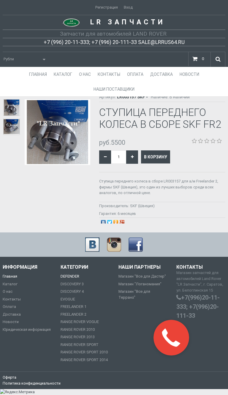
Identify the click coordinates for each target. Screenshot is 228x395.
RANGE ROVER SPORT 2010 (84, 352)
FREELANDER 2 (73, 314)
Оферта (9, 377)
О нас (7, 291)
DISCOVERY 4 (72, 291)
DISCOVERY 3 (72, 284)
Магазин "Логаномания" (140, 284)
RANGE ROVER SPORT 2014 (84, 360)
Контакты (12, 299)
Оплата (9, 306)
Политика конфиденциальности (32, 383)
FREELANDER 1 (73, 306)
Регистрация (106, 7)
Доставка (12, 314)
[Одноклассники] (116, 220)
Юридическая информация (27, 329)
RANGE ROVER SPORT (80, 344)
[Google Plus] (122, 220)
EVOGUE (68, 299)
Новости (11, 322)
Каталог (10, 284)
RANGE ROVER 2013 (78, 337)
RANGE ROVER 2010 (78, 329)
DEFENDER (70, 276)
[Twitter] (110, 220)
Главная (10, 276)
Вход (128, 7)
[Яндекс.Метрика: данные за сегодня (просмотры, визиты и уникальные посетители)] (17, 392)
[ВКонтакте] (103, 220)
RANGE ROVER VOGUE (80, 322)
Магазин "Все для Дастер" (142, 276)
